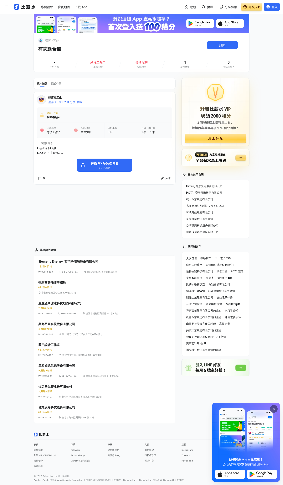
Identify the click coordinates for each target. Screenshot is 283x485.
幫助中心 (149, 460)
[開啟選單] (7, 7)
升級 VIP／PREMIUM (45, 455)
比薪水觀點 (113, 449)
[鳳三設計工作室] (104, 349)
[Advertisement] (104, 214)
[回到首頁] (40, 40)
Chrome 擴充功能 (80, 460)
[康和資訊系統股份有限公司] (104, 370)
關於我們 (38, 449)
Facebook (187, 460)
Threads (186, 455)
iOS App (75, 449)
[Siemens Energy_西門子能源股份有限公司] (104, 266)
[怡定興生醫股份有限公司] (104, 391)
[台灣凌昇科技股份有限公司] (104, 412)
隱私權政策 (150, 455)
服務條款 (149, 449)
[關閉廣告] (274, 409)
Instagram (187, 449)
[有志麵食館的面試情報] (229, 64)
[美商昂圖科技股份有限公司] (104, 329)
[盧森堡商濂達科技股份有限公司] (104, 308)
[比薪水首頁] (41, 434)
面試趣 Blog (114, 455)
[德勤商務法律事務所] (104, 287)
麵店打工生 (55, 97)
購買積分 (38, 460)
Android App (78, 455)
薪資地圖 (38, 466)
